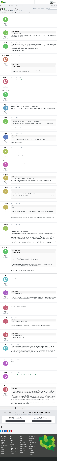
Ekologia (2, 451)
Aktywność (45, 2)
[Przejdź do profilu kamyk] (5, 46)
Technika (30, 444)
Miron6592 (5, 77)
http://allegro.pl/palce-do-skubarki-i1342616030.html (20, 79)
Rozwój (30, 440)
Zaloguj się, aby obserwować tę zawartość (41, 8)
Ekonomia (2, 453)
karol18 (6, 147)
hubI (5, 331)
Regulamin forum (40, 458)
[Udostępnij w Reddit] (7, 431)
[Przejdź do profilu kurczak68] (5, 177)
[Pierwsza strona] (1, 12)
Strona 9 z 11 (28, 12)
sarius (5, 304)
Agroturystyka (3, 436)
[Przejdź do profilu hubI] (5, 334)
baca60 (5, 289)
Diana (5, 104)
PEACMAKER (5, 91)
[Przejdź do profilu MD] (5, 279)
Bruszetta (5, 161)
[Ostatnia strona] (24, 12)
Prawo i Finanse (22, 442)
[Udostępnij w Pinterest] (11, 431)
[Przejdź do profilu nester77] (5, 363)
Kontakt (54, 458)
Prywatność (46, 458)
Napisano (15, 15)
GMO (11, 438)
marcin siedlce (5, 55)
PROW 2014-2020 (23, 450)
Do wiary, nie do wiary (5, 445)
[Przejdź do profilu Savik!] (5, 32)
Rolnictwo (21, 452)
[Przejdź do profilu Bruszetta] (5, 164)
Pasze (21, 436)
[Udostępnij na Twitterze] (1, 431)
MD (5, 276)
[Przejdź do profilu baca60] (5, 292)
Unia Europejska (32, 446)
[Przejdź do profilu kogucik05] (5, 228)
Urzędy (30, 448)
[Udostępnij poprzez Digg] (4, 431)
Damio (5, 372)
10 (17, 12)
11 (19, 12)
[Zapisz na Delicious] (6, 431)
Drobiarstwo (20, 10)
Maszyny (11, 446)
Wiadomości (31, 452)
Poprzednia (4, 12)
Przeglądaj (37, 2)
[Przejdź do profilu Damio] (5, 376)
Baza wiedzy (3, 440)
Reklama (50, 458)
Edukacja (2, 449)
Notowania (12, 453)
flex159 (5, 133)
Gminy (11, 436)
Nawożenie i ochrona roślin (14, 449)
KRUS (11, 442)
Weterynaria (31, 450)
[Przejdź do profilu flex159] (5, 137)
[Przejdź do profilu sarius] (5, 307)
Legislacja (12, 444)
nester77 (5, 359)
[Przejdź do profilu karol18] (5, 151)
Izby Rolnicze (12, 440)
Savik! (5, 29)
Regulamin (34, 458)
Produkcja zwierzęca (23, 446)
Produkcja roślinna (23, 444)
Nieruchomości (13, 451)
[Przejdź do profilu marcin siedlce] (5, 59)
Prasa (21, 440)
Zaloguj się (41, 420)
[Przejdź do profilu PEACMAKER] (5, 94)
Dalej (22, 12)
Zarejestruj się (15, 420)
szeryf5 (6, 16)
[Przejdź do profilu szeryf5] (5, 19)
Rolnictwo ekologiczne (33, 436)
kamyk (5, 42)
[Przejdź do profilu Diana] (5, 108)
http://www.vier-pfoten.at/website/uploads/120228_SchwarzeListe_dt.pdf (24, 374)
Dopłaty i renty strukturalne (3, 443)
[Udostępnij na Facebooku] (2, 431)
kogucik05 (5, 224)
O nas (31, 458)
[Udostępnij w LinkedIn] (9, 431)
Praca (21, 438)
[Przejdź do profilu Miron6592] (5, 81)
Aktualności (3, 438)
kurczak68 (5, 174)
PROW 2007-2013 (23, 448)
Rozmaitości (31, 438)
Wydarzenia (31, 454)
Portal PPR (31, 2)
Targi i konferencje (32, 442)
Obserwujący (51, 8)
